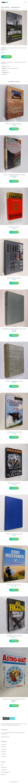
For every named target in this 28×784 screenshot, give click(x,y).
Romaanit (24, 48)
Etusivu (2, 9)
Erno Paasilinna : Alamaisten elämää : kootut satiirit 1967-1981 (14, 329)
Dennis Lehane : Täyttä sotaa (14, 278)
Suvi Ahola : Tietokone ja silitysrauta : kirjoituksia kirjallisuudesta (14, 175)
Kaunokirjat (15, 48)
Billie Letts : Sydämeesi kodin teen (14, 123)
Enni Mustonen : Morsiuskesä (14, 585)
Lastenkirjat (3, 749)
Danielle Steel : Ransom (14, 227)
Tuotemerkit (9, 48)
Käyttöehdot (4, 769)
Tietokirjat (3, 754)
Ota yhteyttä (4, 767)
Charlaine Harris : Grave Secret (14, 432)
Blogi (2, 765)
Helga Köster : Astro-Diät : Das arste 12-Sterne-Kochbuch (14, 699)
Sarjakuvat (3, 751)
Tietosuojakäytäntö (5, 772)
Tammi (19, 48)
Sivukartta (3, 774)
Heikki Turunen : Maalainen (14, 483)
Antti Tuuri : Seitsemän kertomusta (14, 534)
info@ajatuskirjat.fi (5, 736)
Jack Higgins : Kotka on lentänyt (14, 635)
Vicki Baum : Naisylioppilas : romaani (14, 381)
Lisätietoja (6, 56)
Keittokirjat (3, 746)
